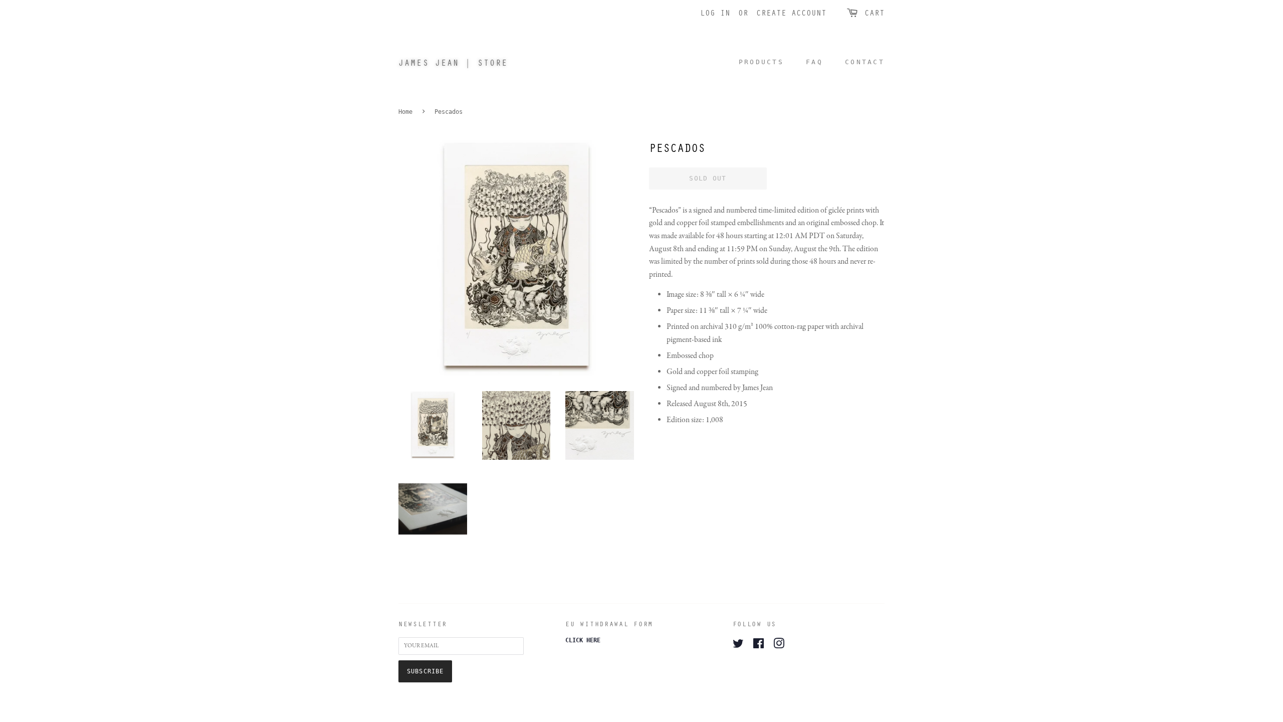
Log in (715, 12)
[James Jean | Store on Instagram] (778, 645)
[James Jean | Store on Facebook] (758, 645)
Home (405, 111)
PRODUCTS (761, 62)
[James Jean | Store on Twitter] (738, 645)
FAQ (814, 62)
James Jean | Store (453, 63)
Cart (875, 12)
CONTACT (865, 62)
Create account (791, 12)
